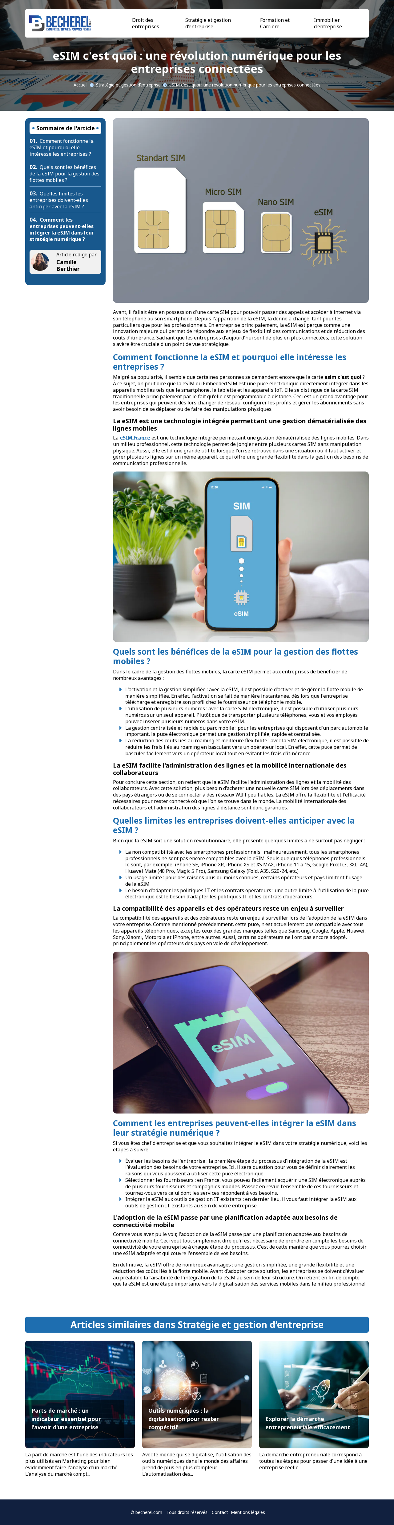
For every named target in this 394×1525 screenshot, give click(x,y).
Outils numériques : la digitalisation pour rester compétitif (183, 1419)
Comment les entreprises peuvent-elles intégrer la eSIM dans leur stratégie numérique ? (62, 229)
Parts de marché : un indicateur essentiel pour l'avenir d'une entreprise (66, 1419)
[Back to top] (377, 1508)
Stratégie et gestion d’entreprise (208, 23)
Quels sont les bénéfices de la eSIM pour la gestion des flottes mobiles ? (64, 173)
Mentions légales (248, 1512)
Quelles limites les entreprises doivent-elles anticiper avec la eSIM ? (59, 200)
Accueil (80, 85)
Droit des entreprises (145, 23)
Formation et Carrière (275, 23)
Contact (220, 1512)
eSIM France (135, 437)
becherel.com (148, 1512)
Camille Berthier (68, 265)
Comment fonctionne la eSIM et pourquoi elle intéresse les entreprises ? (62, 147)
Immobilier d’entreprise (328, 23)
